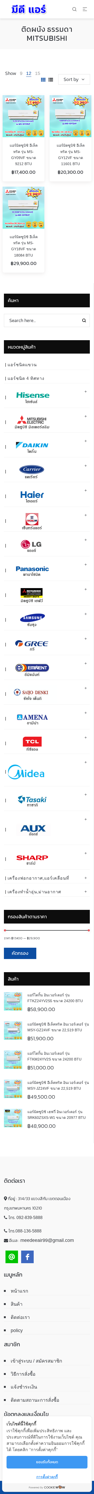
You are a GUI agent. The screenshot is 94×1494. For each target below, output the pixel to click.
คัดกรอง (20, 953)
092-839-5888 (29, 1217)
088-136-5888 (28, 1231)
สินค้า (16, 1304)
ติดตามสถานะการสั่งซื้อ (35, 1400)
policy (17, 1330)
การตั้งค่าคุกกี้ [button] (47, 1477)
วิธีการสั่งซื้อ (23, 1374)
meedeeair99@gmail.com (47, 1240)
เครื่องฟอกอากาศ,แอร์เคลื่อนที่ (38, 878)
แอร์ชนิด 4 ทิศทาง (26, 378)
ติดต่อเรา (20, 1317)
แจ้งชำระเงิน (24, 1387)
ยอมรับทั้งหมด (47, 1462)
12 (28, 73)
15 (37, 73)
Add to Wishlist (35, 104)
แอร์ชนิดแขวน (22, 365)
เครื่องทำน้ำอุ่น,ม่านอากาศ (34, 892)
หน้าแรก (19, 1291)
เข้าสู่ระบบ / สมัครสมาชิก (36, 1361)
